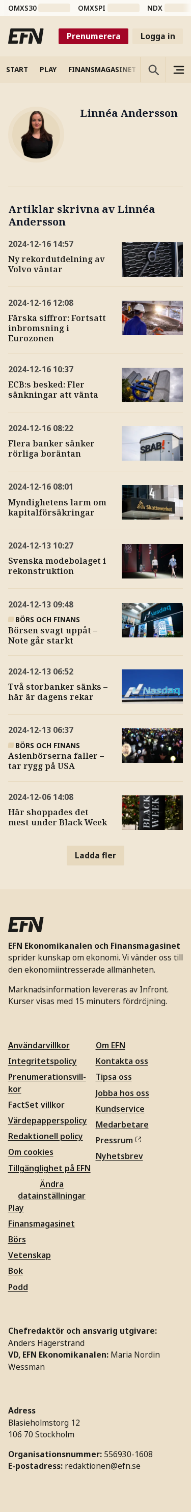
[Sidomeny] (178, 69)
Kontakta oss (122, 1061)
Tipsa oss (114, 1076)
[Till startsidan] (26, 36)
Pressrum (114, 1140)
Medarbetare (122, 1124)
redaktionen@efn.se (103, 1465)
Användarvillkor (39, 1045)
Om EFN (110, 1045)
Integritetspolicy (42, 1061)
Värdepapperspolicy (47, 1120)
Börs (17, 1239)
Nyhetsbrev (119, 1156)
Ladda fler (95, 855)
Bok (15, 1270)
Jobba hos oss (122, 1093)
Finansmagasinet (41, 1223)
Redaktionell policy (45, 1136)
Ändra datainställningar (52, 1189)
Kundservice (120, 1108)
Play (16, 1207)
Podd (18, 1287)
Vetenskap (29, 1255)
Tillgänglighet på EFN (49, 1168)
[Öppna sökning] (153, 69)
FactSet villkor (36, 1104)
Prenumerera (94, 36)
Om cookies (30, 1151)
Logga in (158, 36)
